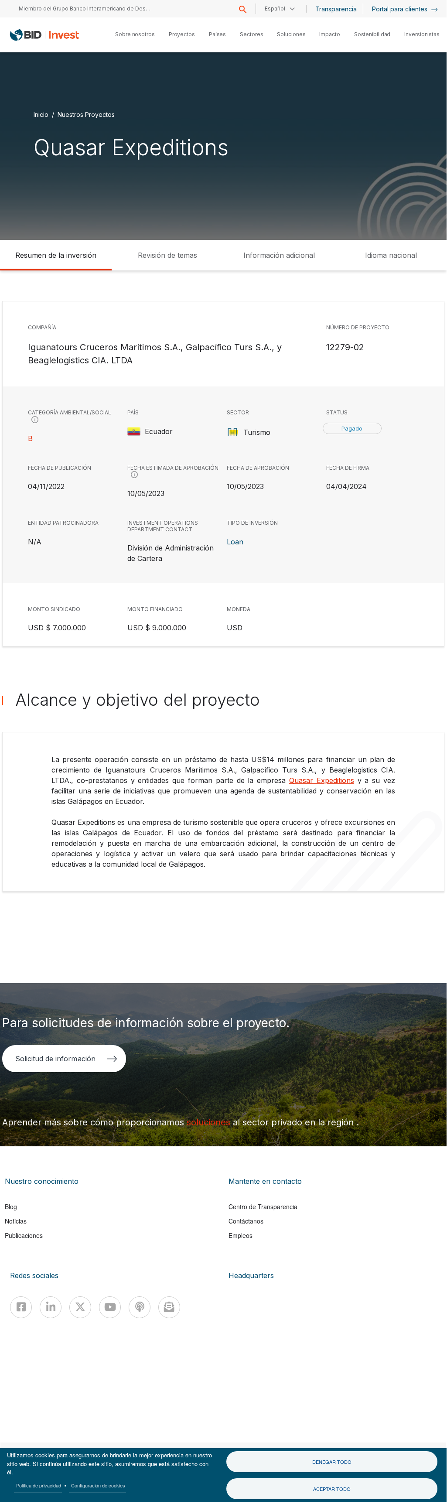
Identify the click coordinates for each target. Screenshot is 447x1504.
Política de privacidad (38, 1485)
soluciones (210, 1122)
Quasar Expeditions (321, 780)
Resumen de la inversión (55, 255)
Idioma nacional (391, 255)
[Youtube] (110, 1307)
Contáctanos (246, 1221)
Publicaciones (24, 1235)
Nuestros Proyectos (86, 114)
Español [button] (275, 8)
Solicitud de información (55, 1058)
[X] (80, 1307)
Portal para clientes (400, 9)
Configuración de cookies (98, 1485)
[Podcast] (139, 1307)
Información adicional (279, 255)
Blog (11, 1206)
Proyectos (182, 34)
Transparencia (336, 9)
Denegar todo (331, 1461)
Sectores (251, 34)
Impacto (329, 34)
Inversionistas (422, 34)
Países (217, 34)
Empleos (241, 1235)
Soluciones (291, 34)
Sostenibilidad (372, 34)
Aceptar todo (332, 1488)
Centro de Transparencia (263, 1206)
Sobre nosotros (135, 34)
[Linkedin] (50, 1307)
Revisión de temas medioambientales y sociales (167, 260)
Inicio (41, 114)
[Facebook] (21, 1307)
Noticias (16, 1221)
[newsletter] (169, 1307)
